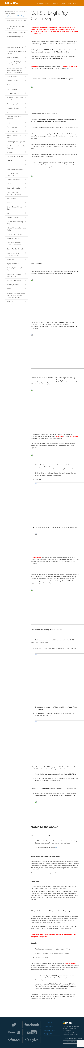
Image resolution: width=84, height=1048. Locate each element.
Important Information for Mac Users (15, 42)
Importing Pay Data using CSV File (15, 99)
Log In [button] (75, 3)
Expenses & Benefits (13, 188)
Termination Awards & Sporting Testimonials (14, 244)
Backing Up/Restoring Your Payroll (15, 269)
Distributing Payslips (13, 104)
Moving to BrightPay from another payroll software (15, 63)
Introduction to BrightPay (15, 37)
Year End (9, 203)
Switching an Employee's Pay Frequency (16, 147)
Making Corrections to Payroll (14, 136)
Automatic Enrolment (14, 280)
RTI (8, 112)
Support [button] (63, 3)
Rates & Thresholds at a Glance (14, 208)
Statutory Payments (13, 180)
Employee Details (12, 81)
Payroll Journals (12, 127)
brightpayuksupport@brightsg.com (16, 16)
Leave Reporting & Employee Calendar (13, 254)
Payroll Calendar (12, 89)
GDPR (9, 289)
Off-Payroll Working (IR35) (15, 156)
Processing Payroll (13, 93)
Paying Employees (13, 108)
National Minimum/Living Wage (15, 223)
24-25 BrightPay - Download (16, 32)
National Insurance (13, 217)
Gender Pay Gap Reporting (15, 249)
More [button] (70, 3)
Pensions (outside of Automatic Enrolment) (14, 193)
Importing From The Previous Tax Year (16, 52)
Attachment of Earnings (14, 184)
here (67, 68)
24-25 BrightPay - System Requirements (15, 27)
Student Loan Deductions (15, 169)
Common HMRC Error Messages (14, 117)
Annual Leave (11, 259)
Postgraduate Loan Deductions (13, 174)
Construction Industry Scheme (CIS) (14, 275)
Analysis (9, 123)
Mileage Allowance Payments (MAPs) (16, 229)
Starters (9, 161)
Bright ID (9, 301)
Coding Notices (12, 85)
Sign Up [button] (48, 3)
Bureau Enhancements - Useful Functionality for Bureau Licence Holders (15, 70)
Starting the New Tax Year (15, 47)
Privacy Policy (48, 1034)
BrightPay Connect (13, 285)
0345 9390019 (71, 1042)
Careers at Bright (49, 1030)
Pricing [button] (55, 3)
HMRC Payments (12, 131)
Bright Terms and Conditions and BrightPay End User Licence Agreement (16, 295)
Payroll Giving (11, 198)
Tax (8, 213)
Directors (10, 152)
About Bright (48, 1023)
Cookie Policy (48, 1026)
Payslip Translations (13, 264)
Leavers (9, 165)
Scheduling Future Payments (16, 142)
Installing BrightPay (13, 58)
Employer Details (12, 76)
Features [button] (40, 3)
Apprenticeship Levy (13, 238)
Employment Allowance (14, 234)
